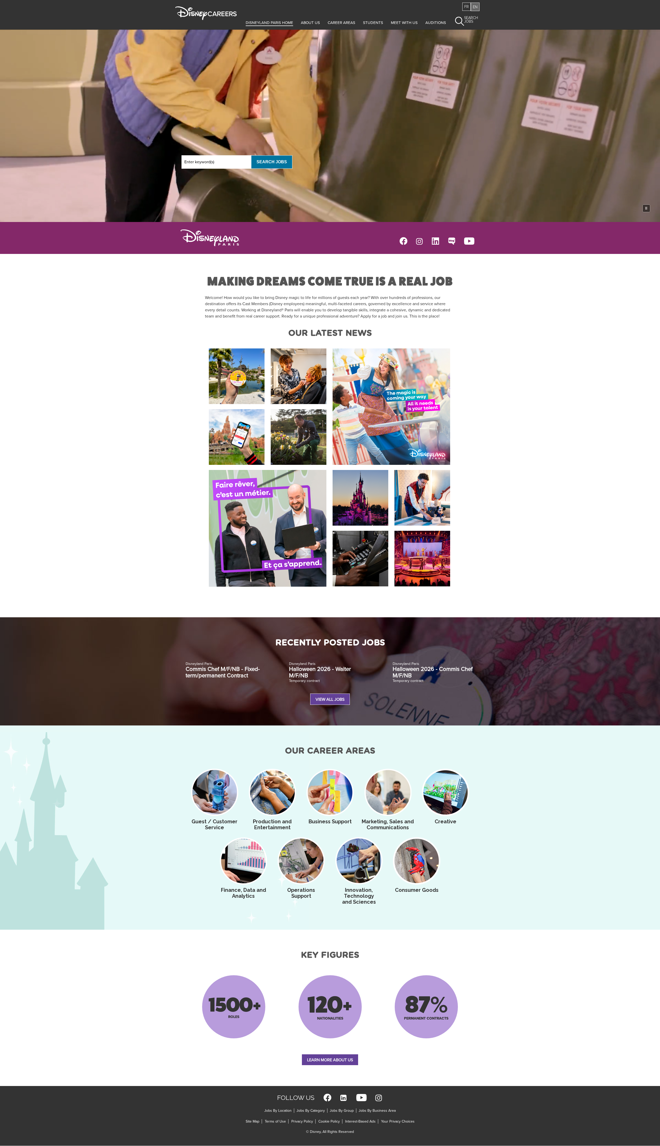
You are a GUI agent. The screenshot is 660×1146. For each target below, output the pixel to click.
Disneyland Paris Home (269, 23)
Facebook (403, 241)
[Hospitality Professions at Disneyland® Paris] (422, 498)
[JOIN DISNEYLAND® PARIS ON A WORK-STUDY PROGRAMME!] (267, 528)
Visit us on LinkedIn (343, 1097)
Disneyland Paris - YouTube (469, 241)
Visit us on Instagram (378, 1097)
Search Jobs (272, 162)
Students (373, 23)
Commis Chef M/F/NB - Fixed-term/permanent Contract (223, 672)
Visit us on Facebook (327, 1097)
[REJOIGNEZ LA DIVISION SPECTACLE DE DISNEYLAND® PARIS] (298, 376)
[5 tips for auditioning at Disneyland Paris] (422, 558)
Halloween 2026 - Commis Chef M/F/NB (433, 672)
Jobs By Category (310, 1110)
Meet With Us (404, 23)
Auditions (435, 23)
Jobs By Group (342, 1110)
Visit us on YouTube (361, 1097)
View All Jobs (330, 699)
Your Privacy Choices (398, 1121)
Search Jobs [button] (471, 19)
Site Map (252, 1121)
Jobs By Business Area (377, 1110)
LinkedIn (435, 241)
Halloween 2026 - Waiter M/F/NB (320, 672)
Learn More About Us (330, 1060)
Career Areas (341, 23)
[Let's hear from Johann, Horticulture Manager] (298, 437)
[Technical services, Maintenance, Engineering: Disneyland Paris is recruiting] (360, 558)
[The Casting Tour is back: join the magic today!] (391, 406)
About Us (310, 23)
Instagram (419, 241)
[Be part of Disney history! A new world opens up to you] (237, 376)
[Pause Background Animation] (646, 208)
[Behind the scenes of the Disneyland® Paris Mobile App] (237, 437)
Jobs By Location (278, 1110)
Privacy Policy (302, 1121)
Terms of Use (275, 1121)
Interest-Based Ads (360, 1121)
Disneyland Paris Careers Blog (451, 241)
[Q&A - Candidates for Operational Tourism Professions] (360, 498)
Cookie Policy (329, 1121)
